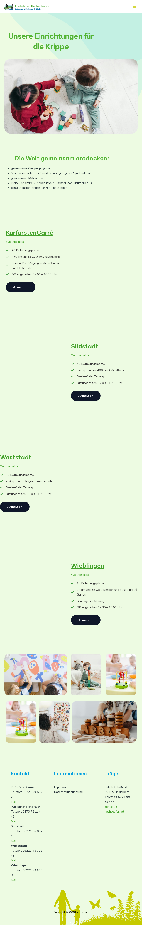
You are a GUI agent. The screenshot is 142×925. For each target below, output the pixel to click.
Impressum (61, 787)
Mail (13, 802)
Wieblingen (87, 565)
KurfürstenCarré (29, 232)
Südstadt (84, 346)
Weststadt (15, 457)
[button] (21, 287)
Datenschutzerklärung (68, 792)
